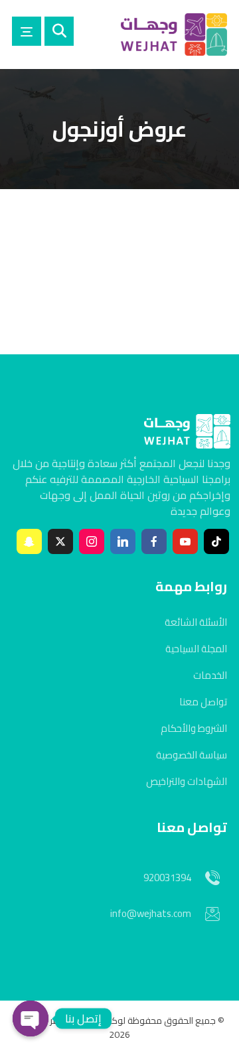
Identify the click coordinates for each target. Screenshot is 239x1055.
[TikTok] (216, 541)
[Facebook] (154, 541)
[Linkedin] (122, 541)
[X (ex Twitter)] (60, 541)
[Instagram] (91, 541)
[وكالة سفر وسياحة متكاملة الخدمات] (174, 34)
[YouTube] (185, 541)
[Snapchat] (29, 541)
